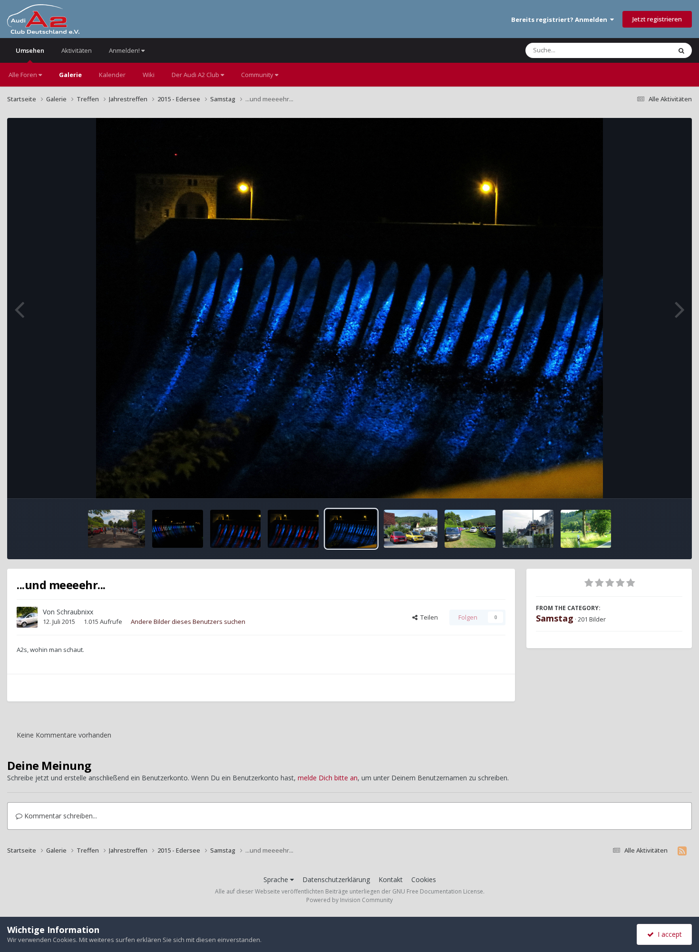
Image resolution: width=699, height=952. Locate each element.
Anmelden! (125, 50)
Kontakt (391, 879)
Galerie (70, 74)
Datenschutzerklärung (336, 879)
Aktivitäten (76, 50)
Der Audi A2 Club (196, 74)
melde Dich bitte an (328, 777)
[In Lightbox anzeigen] (349, 308)
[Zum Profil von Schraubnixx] (27, 617)
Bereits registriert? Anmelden (560, 19)
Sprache (276, 879)
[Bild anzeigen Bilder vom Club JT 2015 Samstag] (116, 529)
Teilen (427, 617)
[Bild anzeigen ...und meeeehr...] (177, 529)
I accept (668, 934)
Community (258, 74)
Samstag (554, 618)
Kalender (112, 74)
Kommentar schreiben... (59, 815)
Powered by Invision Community (349, 900)
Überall (648, 50)
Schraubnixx (75, 611)
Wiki (149, 74)
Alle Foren (24, 74)
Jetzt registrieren (657, 19)
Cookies (423, 879)
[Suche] (681, 50)
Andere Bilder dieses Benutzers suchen (188, 621)
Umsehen (30, 50)
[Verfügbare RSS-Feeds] (682, 850)
